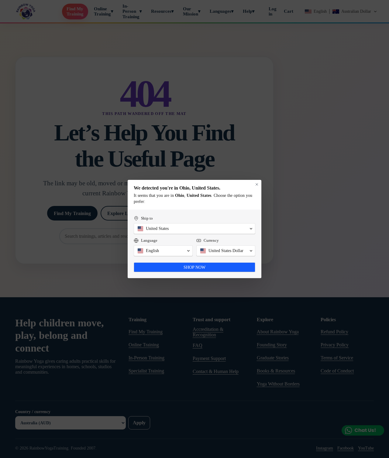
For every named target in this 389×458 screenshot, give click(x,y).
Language (149, 240)
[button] (194, 228)
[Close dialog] (256, 184)
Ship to (147, 218)
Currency (211, 240)
